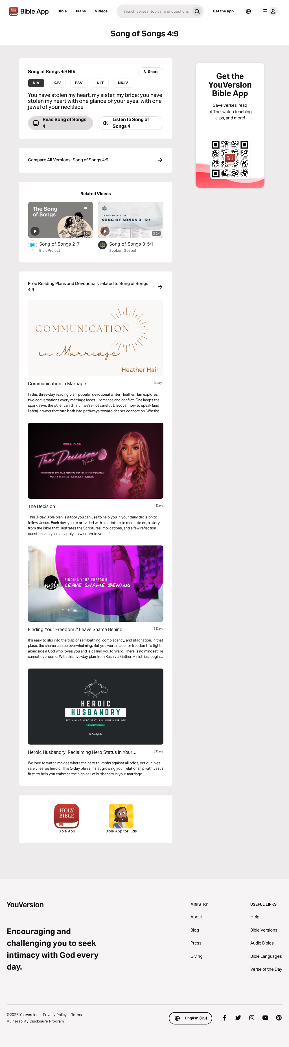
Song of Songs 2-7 (65, 244)
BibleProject (49, 250)
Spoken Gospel (122, 250)
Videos (101, 11)
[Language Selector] (248, 11)
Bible (62, 11)
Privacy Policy (55, 1014)
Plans (81, 11)
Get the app (223, 11)
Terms (76, 1014)
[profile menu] (269, 11)
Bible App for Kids (121, 831)
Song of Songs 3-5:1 (136, 244)
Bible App (66, 831)
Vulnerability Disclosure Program (35, 1021)
